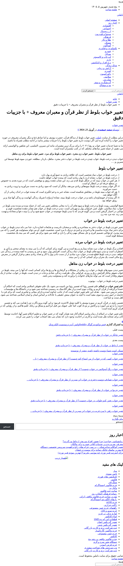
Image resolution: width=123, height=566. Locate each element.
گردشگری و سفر (102, 82)
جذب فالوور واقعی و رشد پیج (102, 539)
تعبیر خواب (117, 125)
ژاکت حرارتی (110, 505)
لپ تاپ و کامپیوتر (102, 57)
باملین (120, 14)
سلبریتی (107, 79)
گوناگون (107, 45)
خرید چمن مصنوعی (107, 533)
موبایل (108, 54)
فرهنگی (107, 37)
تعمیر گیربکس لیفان (107, 522)
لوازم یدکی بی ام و (108, 513)
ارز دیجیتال (105, 31)
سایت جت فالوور (108, 491)
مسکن (107, 42)
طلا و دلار (106, 40)
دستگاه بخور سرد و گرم (105, 542)
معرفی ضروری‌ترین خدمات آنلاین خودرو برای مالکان (97, 444)
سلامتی (107, 76)
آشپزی (107, 71)
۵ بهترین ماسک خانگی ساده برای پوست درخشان (99, 450)
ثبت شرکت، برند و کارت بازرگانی (100, 528)
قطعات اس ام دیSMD (105, 519)
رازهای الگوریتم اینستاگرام (104, 499)
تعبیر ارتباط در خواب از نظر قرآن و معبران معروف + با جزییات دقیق (89, 345)
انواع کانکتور (111, 516)
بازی (108, 59)
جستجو (119, 422)
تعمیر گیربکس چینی (107, 525)
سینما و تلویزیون (103, 34)
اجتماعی (107, 28)
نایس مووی (111, 474)
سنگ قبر (112, 482)
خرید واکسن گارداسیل (106, 530)
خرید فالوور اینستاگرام (106, 485)
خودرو (108, 51)
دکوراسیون (105, 74)
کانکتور (113, 536)
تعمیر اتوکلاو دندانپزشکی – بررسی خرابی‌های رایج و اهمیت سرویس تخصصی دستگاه (81, 447)
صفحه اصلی (111, 20)
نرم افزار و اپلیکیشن (101, 62)
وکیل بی (113, 488)
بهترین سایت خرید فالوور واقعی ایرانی (98, 496)
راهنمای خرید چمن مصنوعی (103, 508)
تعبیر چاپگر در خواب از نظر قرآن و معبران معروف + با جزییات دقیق (89, 335)
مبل (115, 471)
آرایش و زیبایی (104, 68)
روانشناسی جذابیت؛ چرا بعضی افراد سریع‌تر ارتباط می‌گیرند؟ (93, 441)
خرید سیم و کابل (109, 510)
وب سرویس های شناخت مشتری (100, 547)
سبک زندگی (111, 65)
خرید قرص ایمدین (108, 545)
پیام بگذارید (117, 419)
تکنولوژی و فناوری (108, 48)
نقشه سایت (111, 9)
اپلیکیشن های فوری (107, 476)
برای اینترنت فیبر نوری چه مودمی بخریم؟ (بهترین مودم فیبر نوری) (90, 452)
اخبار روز (112, 23)
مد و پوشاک (105, 85)
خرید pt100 (111, 502)
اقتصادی (107, 25)
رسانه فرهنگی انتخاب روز (104, 493)
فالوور (114, 479)
